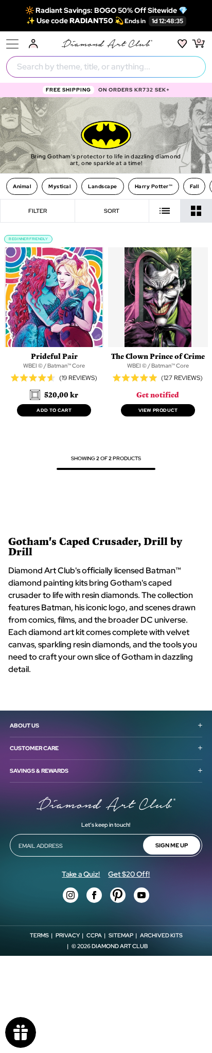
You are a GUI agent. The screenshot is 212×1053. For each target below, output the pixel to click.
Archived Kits (161, 935)
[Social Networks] (70, 895)
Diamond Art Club (120, 946)
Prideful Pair (54, 356)
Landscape (102, 186)
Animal (22, 186)
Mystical (59, 186)
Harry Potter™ (154, 186)
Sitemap (121, 935)
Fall (194, 186)
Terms (39, 935)
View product (158, 410)
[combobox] (106, 67)
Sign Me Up (171, 845)
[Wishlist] (182, 43)
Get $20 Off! (129, 874)
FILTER (37, 210)
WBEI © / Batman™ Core (54, 365)
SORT (111, 210)
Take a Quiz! (81, 874)
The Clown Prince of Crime (158, 356)
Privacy (68, 935)
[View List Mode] (165, 211)
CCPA (94, 935)
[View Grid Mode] (196, 211)
